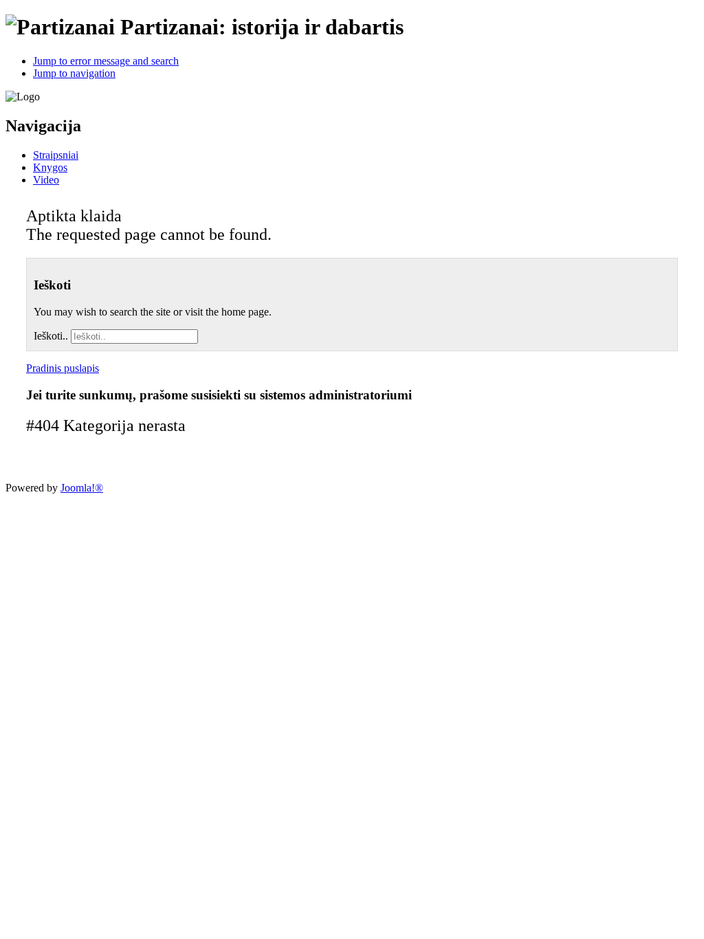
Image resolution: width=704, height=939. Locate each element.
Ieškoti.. (51, 336)
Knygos (50, 167)
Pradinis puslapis (62, 368)
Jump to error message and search (106, 61)
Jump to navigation (74, 73)
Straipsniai (55, 155)
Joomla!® (81, 488)
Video (46, 180)
